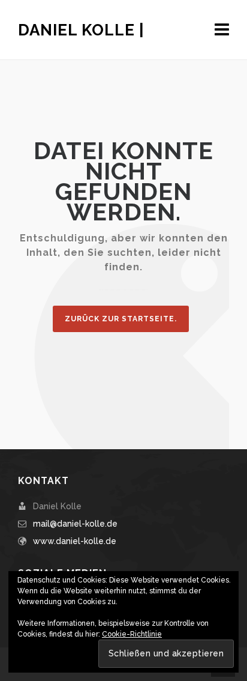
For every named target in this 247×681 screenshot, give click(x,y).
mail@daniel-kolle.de (75, 523)
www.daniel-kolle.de (74, 541)
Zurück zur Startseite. (121, 319)
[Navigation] (222, 30)
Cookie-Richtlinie (132, 634)
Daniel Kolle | (81, 30)
